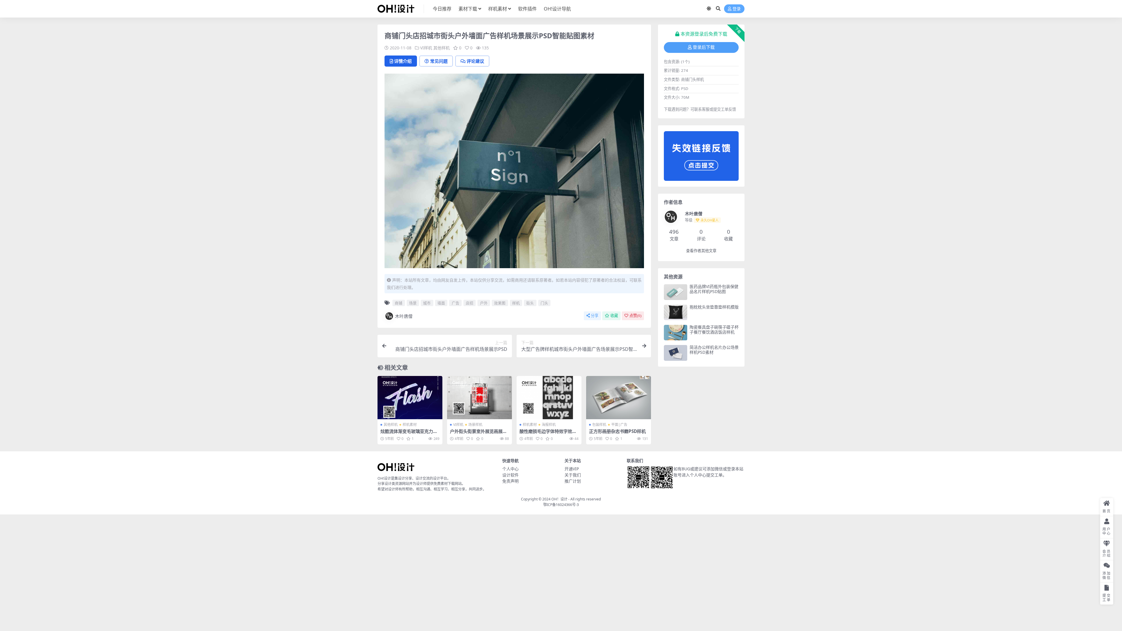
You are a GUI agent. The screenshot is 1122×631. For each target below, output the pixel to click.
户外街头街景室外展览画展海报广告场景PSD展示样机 (478, 433)
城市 (427, 303)
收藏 (614, 315)
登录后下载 (704, 47)
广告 (455, 303)
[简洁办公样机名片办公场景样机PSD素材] (675, 352)
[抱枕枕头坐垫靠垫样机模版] (675, 312)
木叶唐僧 (404, 316)
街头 (530, 303)
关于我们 (573, 475)
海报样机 (549, 424)
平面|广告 (619, 424)
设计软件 (510, 475)
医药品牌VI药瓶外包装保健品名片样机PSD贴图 (714, 289)
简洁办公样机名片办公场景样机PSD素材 (714, 349)
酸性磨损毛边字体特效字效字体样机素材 (548, 433)
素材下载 (467, 9)
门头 (544, 303)
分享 (594, 315)
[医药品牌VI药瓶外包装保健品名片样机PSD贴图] (675, 292)
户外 (484, 303)
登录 (737, 9)
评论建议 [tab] (475, 61)
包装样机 (599, 424)
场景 (413, 303)
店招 (469, 303)
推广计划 (573, 481)
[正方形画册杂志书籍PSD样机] (618, 397)
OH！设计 (559, 499)
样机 (516, 303)
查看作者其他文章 (701, 251)
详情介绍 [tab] (403, 61)
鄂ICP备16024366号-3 (561, 504)
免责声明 (510, 481)
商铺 (398, 303)
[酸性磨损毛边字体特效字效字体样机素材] (549, 397)
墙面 (441, 303)
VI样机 (426, 48)
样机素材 (497, 9)
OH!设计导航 (557, 9)
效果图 (499, 303)
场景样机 (475, 424)
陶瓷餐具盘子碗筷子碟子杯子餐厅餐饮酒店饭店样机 (714, 329)
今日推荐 (442, 9)
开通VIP (572, 468)
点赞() (635, 315)
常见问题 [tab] (439, 61)
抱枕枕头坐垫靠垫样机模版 (714, 307)
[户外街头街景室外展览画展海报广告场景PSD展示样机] (479, 397)
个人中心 (510, 468)
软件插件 (527, 9)
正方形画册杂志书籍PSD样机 (617, 431)
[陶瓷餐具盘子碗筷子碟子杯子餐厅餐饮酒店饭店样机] (675, 332)
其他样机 (441, 48)
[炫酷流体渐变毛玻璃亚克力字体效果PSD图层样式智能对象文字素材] (410, 397)
